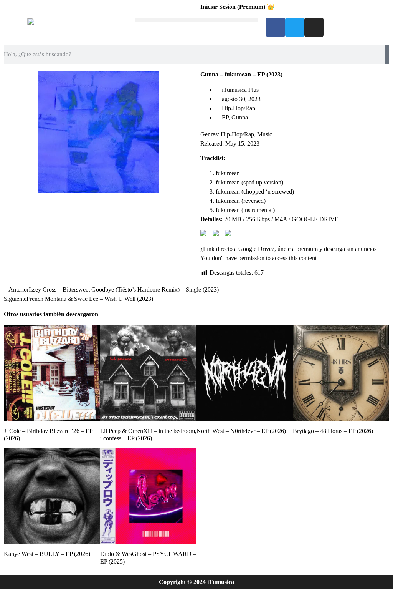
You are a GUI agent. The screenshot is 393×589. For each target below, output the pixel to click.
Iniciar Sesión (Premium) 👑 (237, 6)
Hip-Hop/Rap (238, 108)
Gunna (239, 117)
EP (225, 117)
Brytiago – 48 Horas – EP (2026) (333, 431)
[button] (196, 20)
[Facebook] (275, 27)
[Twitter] (294, 27)
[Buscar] (387, 54)
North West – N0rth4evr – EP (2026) (241, 431)
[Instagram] (314, 27)
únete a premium (297, 249)
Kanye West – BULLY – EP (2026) (47, 554)
